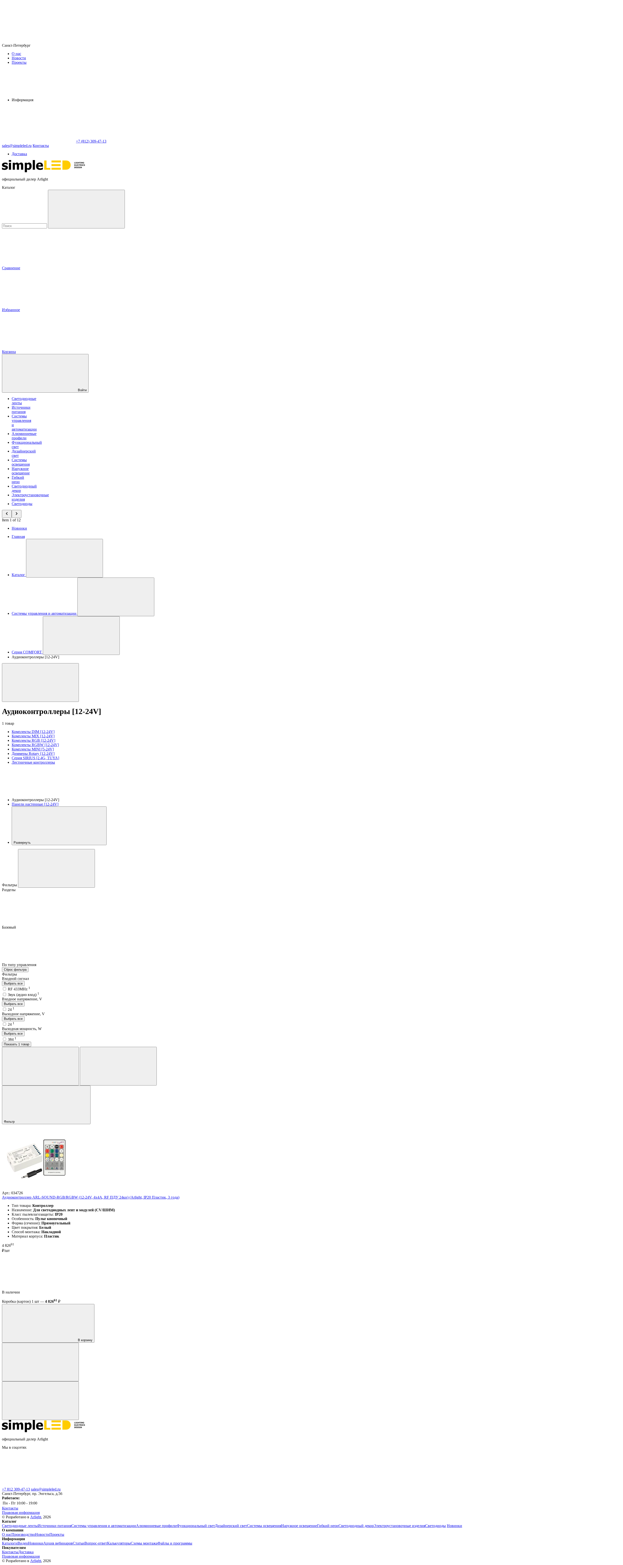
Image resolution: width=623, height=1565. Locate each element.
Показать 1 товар (16, 1044)
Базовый (9, 927)
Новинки (19, 528)
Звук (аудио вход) (23, 995)
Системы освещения (21, 462)
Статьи (78, 1543)
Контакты (41, 146)
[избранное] (40, 1400)
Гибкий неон (18, 479)
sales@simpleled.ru (46, 1489)
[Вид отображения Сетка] (40, 1066)
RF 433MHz (19, 989)
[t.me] (111, 1485)
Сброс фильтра (15, 969)
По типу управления (19, 965)
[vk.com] (38, 1485)
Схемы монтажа (144, 1543)
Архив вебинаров (58, 1543)
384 (12, 1039)
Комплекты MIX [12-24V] (33, 736)
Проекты (19, 62)
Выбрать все (13, 983)
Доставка (19, 154)
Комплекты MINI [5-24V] (33, 749)
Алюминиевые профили (24, 436)
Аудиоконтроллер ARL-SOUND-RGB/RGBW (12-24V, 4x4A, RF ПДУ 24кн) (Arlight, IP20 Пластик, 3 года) (90, 1197)
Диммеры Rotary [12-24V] (33, 753)
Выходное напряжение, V (23, 1014)
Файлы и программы (174, 1543)
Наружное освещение (21, 471)
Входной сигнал (15, 979)
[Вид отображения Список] (118, 1066)
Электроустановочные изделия (399, 1526)
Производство (23, 1534)
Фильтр (10, 1121)
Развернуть (23, 842)
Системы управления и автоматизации (103, 1526)
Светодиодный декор (356, 1526)
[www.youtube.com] (257, 1485)
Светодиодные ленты (20, 1526)
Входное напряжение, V (22, 999)
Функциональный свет (196, 1526)
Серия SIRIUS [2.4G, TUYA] (35, 758)
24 (11, 1009)
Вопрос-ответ (95, 1543)
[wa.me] (184, 1485)
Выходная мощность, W (22, 1029)
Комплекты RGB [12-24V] (33, 740)
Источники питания (21, 409)
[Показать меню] (64, 558)
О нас (16, 54)
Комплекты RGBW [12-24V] (35, 745)
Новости (19, 58)
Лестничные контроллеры (33, 762)
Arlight (35, 1517)
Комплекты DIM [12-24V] (33, 732)
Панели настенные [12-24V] (35, 804)
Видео (23, 1543)
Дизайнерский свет (231, 1526)
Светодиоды (22, 504)
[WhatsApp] (38, 141)
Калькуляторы (119, 1543)
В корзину (84, 1340)
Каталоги (10, 1543)
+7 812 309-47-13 (16, 1489)
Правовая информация (21, 1513)
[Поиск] (86, 209)
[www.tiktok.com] (330, 1485)
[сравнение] (40, 1362)
